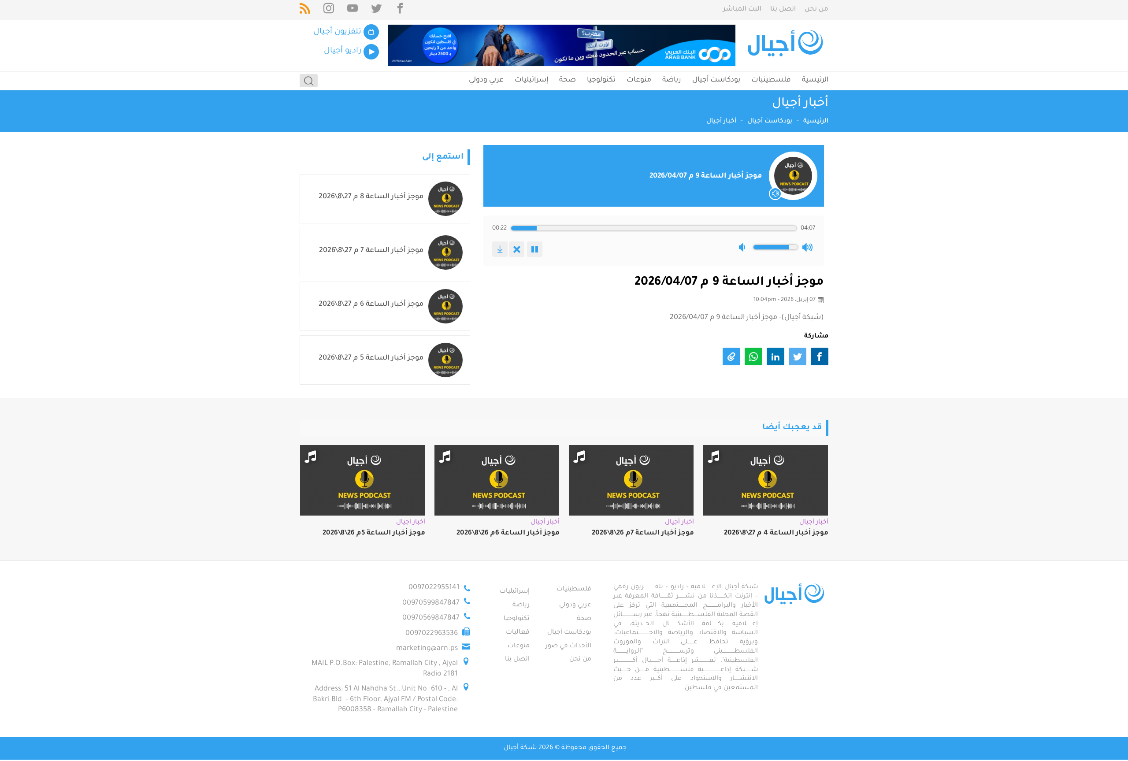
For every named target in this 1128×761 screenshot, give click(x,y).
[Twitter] (376, 10)
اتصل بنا (783, 9)
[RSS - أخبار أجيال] (305, 10)
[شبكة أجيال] (786, 45)
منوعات (639, 80)
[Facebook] (400, 10)
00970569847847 (431, 618)
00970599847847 (431, 603)
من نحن (816, 9)
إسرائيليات (531, 80)
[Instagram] (328, 10)
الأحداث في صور (568, 646)
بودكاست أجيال (716, 80)
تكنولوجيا (601, 80)
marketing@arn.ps (427, 649)
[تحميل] (500, 249)
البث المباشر (742, 9)
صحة (567, 80)
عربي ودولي (486, 80)
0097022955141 (434, 588)
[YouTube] (352, 10)
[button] (743, 247)
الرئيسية (815, 80)
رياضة (671, 80)
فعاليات (518, 632)
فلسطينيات (771, 80)
